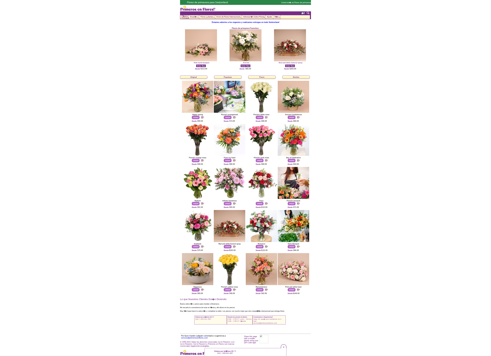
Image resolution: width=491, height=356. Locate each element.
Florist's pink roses (261, 158)
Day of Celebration (293, 158)
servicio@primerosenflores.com (265, 323)
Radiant (198, 201)
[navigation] (245, 17)
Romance (261, 244)
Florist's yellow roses (229, 287)
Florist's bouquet (293, 201)
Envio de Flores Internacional (228, 17)
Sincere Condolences (293, 115)
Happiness (197, 287)
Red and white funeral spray (291, 63)
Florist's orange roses (197, 158)
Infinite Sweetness (229, 201)
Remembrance (261, 287)
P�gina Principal (185, 17)
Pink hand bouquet (201, 63)
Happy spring (197, 115)
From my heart (229, 158)
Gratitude (197, 244)
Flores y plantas (206, 17)
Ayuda (269, 17)
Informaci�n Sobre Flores (253, 17)
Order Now (201, 66)
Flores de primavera (302, 3)
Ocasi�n (193, 17)
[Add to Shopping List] (202, 118)
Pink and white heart (293, 287)
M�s (276, 17)
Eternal (246, 63)
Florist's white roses (261, 115)
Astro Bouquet (293, 244)
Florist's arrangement (229, 115)
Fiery (261, 201)
